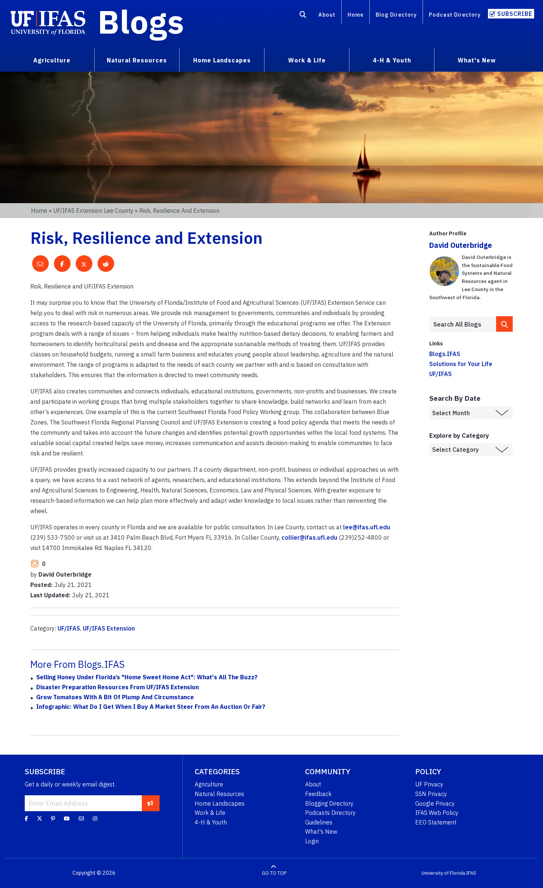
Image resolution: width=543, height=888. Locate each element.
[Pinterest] (53, 819)
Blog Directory (396, 14)
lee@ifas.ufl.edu (366, 527)
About (326, 14)
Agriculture (209, 784)
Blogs (141, 21)
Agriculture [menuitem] (52, 60)
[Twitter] (39, 819)
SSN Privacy (431, 794)
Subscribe (514, 13)
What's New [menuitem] (477, 60)
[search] (504, 323)
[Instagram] (95, 819)
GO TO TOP (274, 873)
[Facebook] (26, 819)
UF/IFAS (69, 628)
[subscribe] (150, 803)
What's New (321, 831)
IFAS (471, 873)
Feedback (318, 794)
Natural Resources (219, 794)
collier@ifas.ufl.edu (309, 537)
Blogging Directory (329, 803)
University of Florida (443, 873)
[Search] (303, 16)
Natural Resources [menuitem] (137, 60)
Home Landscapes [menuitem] (222, 60)
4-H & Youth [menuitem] (392, 60)
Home (355, 14)
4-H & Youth (211, 822)
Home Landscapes (220, 803)
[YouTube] (67, 819)
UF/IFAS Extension (109, 628)
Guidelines (318, 822)
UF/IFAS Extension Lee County (93, 210)
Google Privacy (435, 803)
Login (312, 841)
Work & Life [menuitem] (307, 60)
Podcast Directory (455, 14)
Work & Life (210, 812)
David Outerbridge (460, 245)
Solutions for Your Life (460, 364)
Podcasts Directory (330, 812)
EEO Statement (436, 822)
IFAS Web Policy (436, 812)
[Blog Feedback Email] (81, 819)
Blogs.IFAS (444, 354)
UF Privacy (429, 784)
